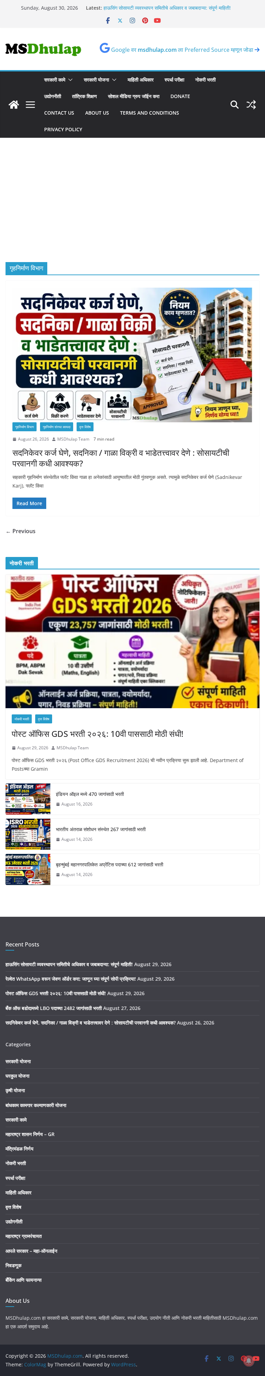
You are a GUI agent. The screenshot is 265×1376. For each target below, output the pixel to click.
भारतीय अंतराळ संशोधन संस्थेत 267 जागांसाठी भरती (101, 829)
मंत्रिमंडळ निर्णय (19, 1148)
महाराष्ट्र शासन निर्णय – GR (30, 1134)
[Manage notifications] (248, 1360)
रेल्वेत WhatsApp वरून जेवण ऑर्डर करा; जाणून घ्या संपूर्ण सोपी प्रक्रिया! (71, 978)
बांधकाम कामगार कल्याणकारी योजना (36, 1105)
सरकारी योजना (96, 79)
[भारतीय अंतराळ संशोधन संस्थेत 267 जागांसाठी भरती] (28, 834)
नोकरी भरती (205, 79)
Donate (180, 96)
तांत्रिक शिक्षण (84, 96)
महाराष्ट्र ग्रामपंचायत (24, 1236)
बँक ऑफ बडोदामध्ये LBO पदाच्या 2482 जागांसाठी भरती (54, 1008)
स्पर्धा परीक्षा (174, 79)
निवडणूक (13, 1265)
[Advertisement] (132, 210)
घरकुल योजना (17, 1075)
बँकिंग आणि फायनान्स (23, 1280)
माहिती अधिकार (141, 79)
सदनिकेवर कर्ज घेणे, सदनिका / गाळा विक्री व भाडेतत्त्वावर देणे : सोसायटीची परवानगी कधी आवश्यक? (120, 458)
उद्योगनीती (52, 96)
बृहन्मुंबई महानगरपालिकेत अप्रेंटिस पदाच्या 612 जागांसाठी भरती (109, 864)
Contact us (59, 112)
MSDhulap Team (73, 439)
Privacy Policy (63, 129)
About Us (97, 112)
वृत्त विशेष (85, 426)
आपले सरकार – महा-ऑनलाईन (31, 1251)
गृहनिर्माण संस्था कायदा (56, 426)
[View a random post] (251, 104)
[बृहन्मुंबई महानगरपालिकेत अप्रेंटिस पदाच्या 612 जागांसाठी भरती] (28, 869)
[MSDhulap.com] (14, 104)
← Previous (21, 531)
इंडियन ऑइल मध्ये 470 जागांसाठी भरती (90, 794)
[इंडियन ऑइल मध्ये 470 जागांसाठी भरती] (28, 799)
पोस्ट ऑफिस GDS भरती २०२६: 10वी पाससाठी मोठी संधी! (97, 733)
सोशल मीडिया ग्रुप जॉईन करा (133, 96)
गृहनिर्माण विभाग (24, 426)
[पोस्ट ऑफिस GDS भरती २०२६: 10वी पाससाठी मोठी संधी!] (132, 641)
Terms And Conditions (149, 112)
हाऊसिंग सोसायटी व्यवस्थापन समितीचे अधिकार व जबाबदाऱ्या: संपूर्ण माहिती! (69, 964)
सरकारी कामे (54, 79)
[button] (69, 80)
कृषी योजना (15, 1090)
